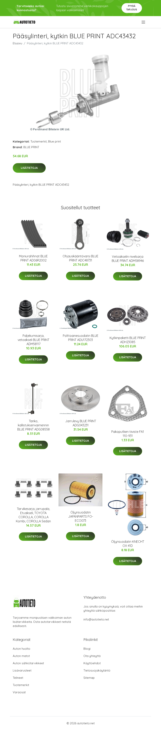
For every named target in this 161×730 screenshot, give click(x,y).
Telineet (18, 678)
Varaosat (19, 692)
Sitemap (89, 678)
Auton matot (21, 656)
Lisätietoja (29, 168)
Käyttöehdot (92, 663)
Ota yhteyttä (92, 656)
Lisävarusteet (22, 670)
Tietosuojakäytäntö (96, 670)
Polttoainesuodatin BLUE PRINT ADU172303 (80, 338)
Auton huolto (21, 649)
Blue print (54, 141)
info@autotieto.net (96, 619)
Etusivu (17, 43)
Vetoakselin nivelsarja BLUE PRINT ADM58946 (128, 259)
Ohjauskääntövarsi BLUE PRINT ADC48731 (80, 258)
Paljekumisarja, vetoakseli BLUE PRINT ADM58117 (33, 340)
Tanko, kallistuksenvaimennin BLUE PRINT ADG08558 (33, 425)
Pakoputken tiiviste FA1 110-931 (127, 434)
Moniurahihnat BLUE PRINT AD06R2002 (33, 258)
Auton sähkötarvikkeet (28, 663)
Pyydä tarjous (131, 8)
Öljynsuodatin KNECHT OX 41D (127, 544)
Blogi (87, 649)
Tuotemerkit (38, 141)
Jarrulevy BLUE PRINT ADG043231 (80, 423)
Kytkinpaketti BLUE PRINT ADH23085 (128, 340)
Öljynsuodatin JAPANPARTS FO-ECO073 (80, 516)
